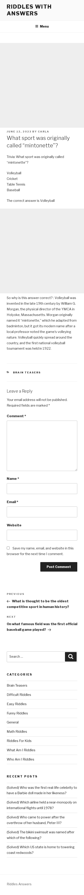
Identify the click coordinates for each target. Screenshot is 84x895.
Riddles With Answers (29, 10)
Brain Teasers (27, 372)
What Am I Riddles (21, 750)
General (13, 722)
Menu (44, 26)
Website (14, 525)
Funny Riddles (17, 713)
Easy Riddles (17, 704)
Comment (16, 416)
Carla (43, 131)
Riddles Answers (19, 884)
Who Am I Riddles (20, 759)
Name (13, 479)
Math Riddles (17, 732)
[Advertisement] (42, 85)
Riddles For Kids (19, 741)
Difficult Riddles (19, 695)
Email (12, 502)
